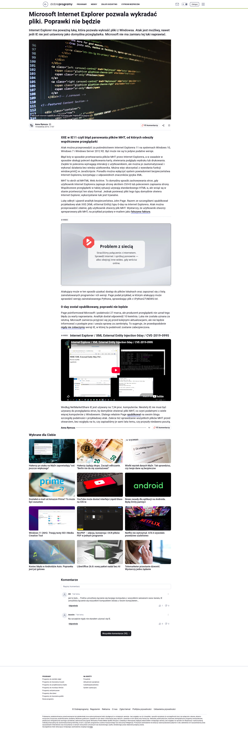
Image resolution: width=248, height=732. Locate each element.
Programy (82, 4)
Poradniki (86, 679)
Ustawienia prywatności (164, 709)
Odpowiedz (73, 606)
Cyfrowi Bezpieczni (130, 4)
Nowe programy (48, 699)
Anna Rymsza (41, 124)
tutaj (90, 727)
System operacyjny (90, 688)
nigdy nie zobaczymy (73, 327)
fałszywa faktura (140, 211)
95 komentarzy (151, 125)
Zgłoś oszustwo (109, 4)
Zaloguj (194, 4)
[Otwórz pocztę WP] (177, 4)
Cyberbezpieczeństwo (91, 685)
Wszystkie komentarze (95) (115, 633)
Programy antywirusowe (50, 690)
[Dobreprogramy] (63, 4)
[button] (184, 4)
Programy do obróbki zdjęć (51, 679)
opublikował (134, 414)
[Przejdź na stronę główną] (45, 6)
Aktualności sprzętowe (91, 682)
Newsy (94, 4)
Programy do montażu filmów (52, 688)
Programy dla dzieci (49, 693)
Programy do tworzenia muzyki (53, 682)
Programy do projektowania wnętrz (54, 685)
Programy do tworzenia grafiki (53, 696)
